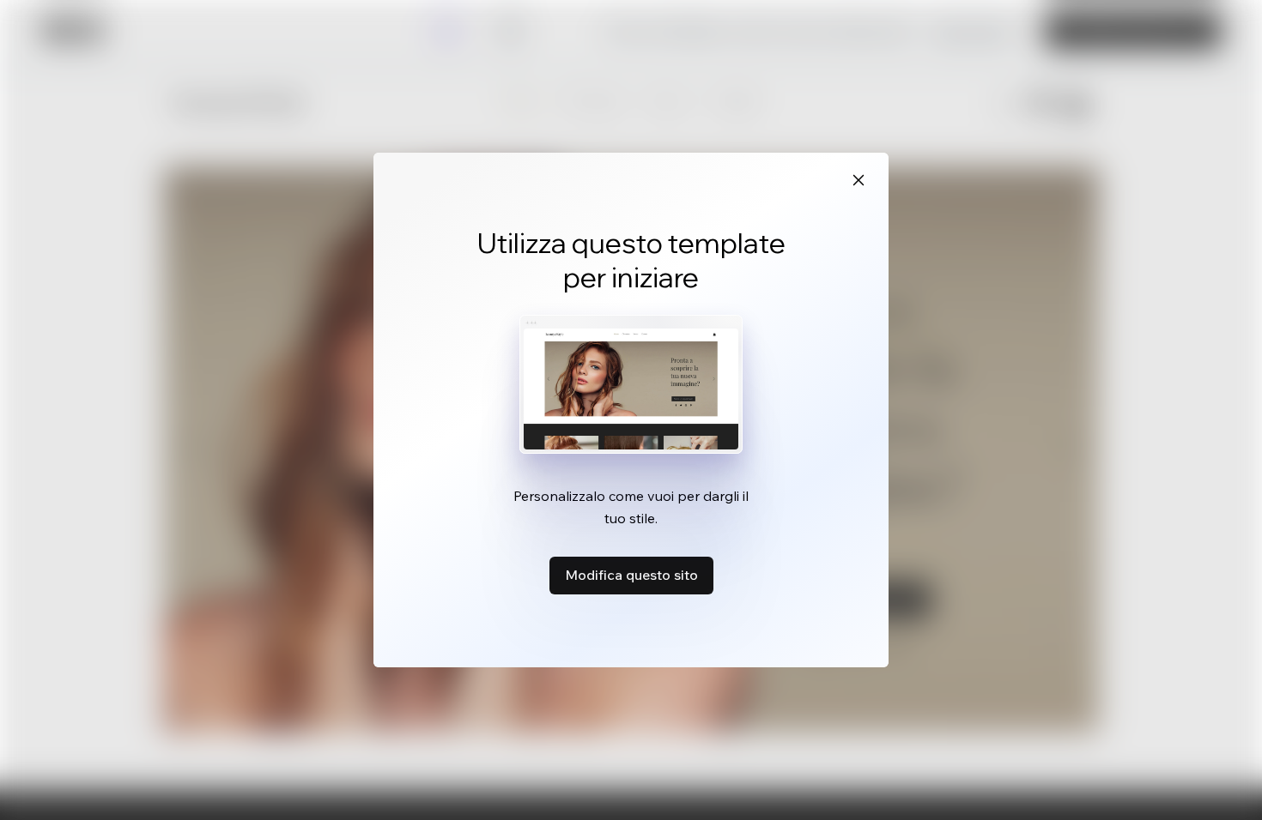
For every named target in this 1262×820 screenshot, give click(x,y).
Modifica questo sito (631, 574)
